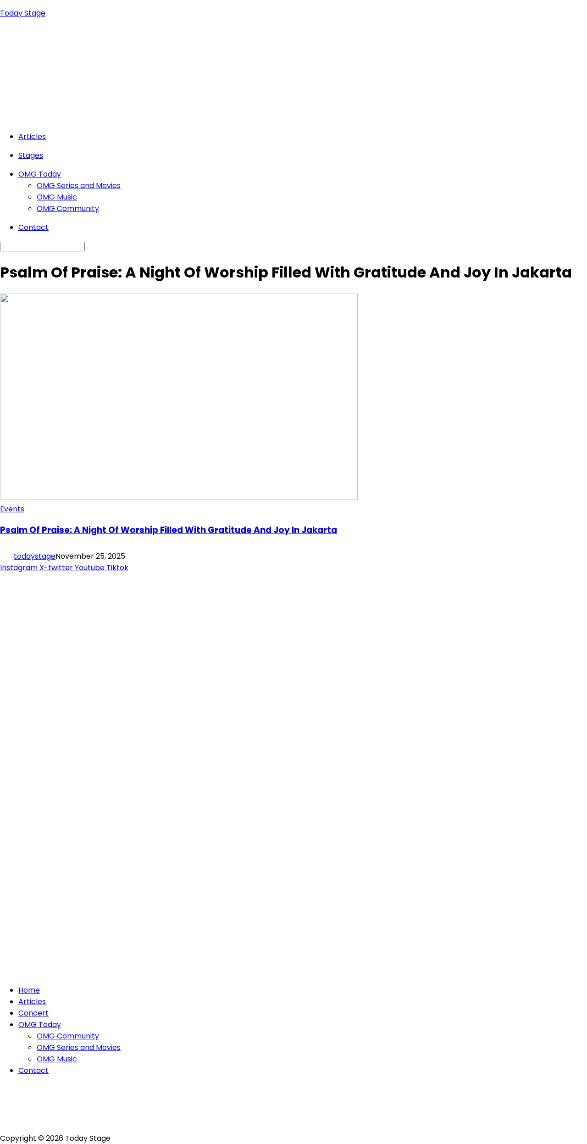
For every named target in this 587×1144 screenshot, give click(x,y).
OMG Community (68, 208)
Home (29, 990)
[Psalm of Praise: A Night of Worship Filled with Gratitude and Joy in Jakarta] (179, 497)
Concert (33, 1013)
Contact (33, 227)
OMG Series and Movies (79, 185)
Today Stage (22, 13)
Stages (30, 155)
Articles (32, 136)
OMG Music (57, 197)
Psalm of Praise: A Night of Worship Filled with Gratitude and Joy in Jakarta (168, 530)
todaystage (34, 556)
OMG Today (39, 174)
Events (12, 509)
